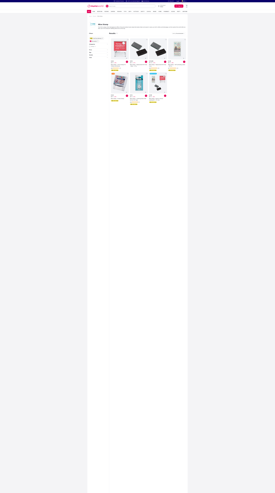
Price (90, 49)
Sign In (180, 6)
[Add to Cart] (127, 62)
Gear (93, 11)
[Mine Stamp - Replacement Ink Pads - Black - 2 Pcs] (139, 49)
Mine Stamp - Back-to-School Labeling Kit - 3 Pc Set (156, 99)
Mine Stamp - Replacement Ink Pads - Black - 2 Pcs (138, 65)
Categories (92, 44)
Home (159, 11)
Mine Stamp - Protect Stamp (117, 98)
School (149, 11)
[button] (170, 1)
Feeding (106, 11)
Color (90, 57)
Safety (143, 11)
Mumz (154, 11)
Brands (94, 16)
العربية (178, 1)
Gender (91, 55)
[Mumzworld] (95, 6)
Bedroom (99, 11)
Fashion (119, 11)
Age (90, 52)
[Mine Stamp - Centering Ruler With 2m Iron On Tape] (139, 83)
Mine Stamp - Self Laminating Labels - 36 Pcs (176, 65)
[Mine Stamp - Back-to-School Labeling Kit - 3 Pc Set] (158, 83)
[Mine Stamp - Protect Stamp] (120, 83)
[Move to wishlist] (128, 39)
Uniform (184, 11)
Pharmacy (166, 11)
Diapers (113, 11)
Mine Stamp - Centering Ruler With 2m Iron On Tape (138, 99)
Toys (125, 11)
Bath (130, 11)
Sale (89, 11)
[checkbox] (89, 46)
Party (178, 11)
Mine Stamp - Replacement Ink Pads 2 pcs (157, 65)
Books (173, 11)
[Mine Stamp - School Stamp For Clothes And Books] (120, 49)
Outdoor (136, 11)
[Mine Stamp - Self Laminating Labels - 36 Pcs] (177, 49)
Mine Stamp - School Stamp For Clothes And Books (118, 65)
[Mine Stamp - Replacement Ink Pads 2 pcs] (158, 49)
